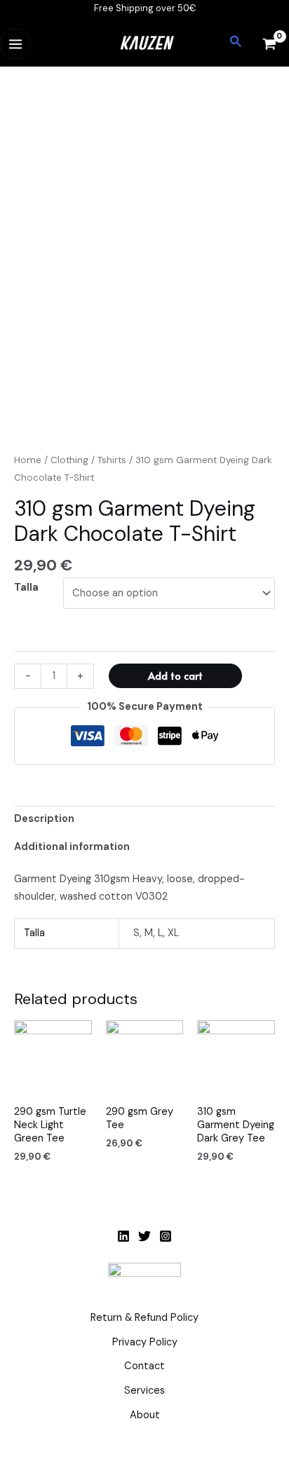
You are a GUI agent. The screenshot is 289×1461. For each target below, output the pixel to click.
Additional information (72, 846)
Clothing (69, 460)
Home (27, 460)
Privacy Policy (144, 1342)
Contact (144, 1366)
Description (44, 818)
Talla (26, 587)
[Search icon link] (236, 42)
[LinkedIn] (123, 1236)
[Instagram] (165, 1236)
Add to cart (175, 675)
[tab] (144, 819)
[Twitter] (144, 1236)
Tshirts (112, 460)
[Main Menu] (15, 43)
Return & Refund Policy (144, 1317)
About (145, 1415)
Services (144, 1390)
